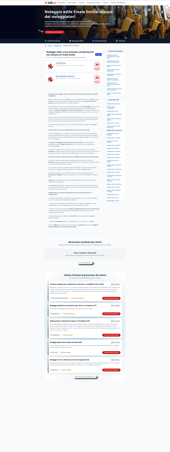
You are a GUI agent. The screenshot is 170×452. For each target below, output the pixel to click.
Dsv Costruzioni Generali (65, 76)
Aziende (50, 45)
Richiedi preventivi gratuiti (54, 32)
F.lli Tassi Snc (61, 63)
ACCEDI (104, 2)
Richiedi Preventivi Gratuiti (111, 298)
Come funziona (61, 2)
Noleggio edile (57, 45)
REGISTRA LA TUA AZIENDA (117, 2)
